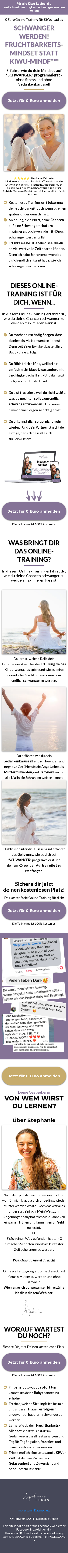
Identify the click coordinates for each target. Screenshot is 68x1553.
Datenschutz (42, 1510)
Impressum (25, 1510)
